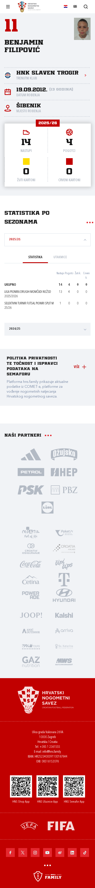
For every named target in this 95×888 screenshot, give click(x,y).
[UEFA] (29, 825)
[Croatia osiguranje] (31, 548)
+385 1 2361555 (50, 747)
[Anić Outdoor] (31, 630)
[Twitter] (22, 852)
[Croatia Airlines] (64, 548)
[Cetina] (31, 579)
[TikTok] (84, 852)
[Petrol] (31, 472)
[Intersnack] (64, 564)
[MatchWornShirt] (64, 661)
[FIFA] (61, 825)
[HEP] (64, 472)
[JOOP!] (31, 615)
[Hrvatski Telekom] (64, 579)
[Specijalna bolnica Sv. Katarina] (64, 646)
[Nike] (31, 454)
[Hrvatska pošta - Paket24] (64, 533)
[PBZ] (64, 489)
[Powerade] (31, 595)
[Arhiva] (85, 6)
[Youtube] (47, 852)
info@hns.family (51, 752)
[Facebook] (10, 852)
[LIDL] (47, 507)
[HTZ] (31, 533)
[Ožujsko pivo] (64, 454)
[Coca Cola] (31, 564)
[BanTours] (31, 646)
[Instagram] (35, 852)
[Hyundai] (64, 595)
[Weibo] (59, 852)
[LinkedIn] (72, 852)
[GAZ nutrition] (31, 661)
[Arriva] (64, 630)
